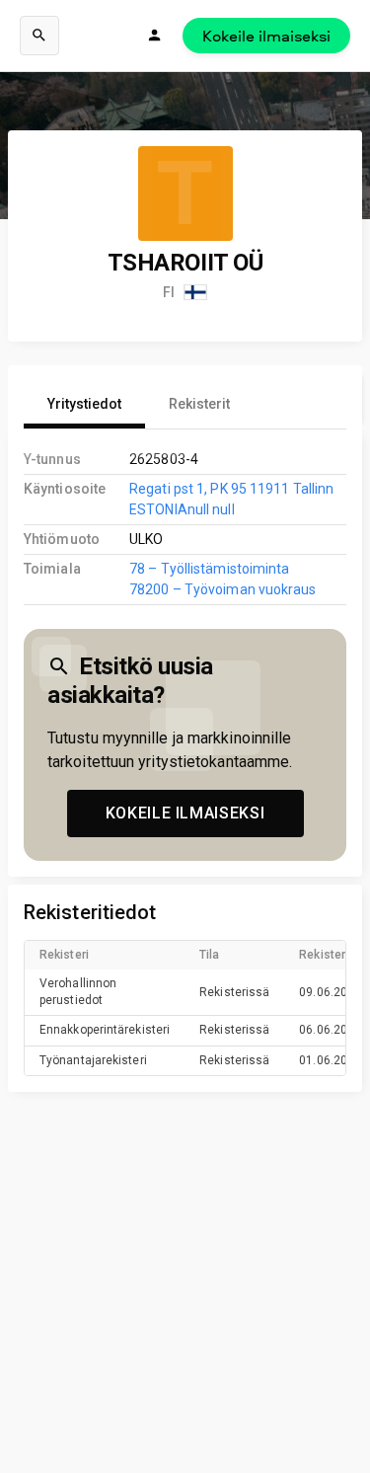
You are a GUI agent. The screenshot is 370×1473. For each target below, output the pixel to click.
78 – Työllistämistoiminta (209, 569)
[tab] (84, 404)
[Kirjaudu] (155, 35)
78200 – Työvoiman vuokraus (222, 589)
